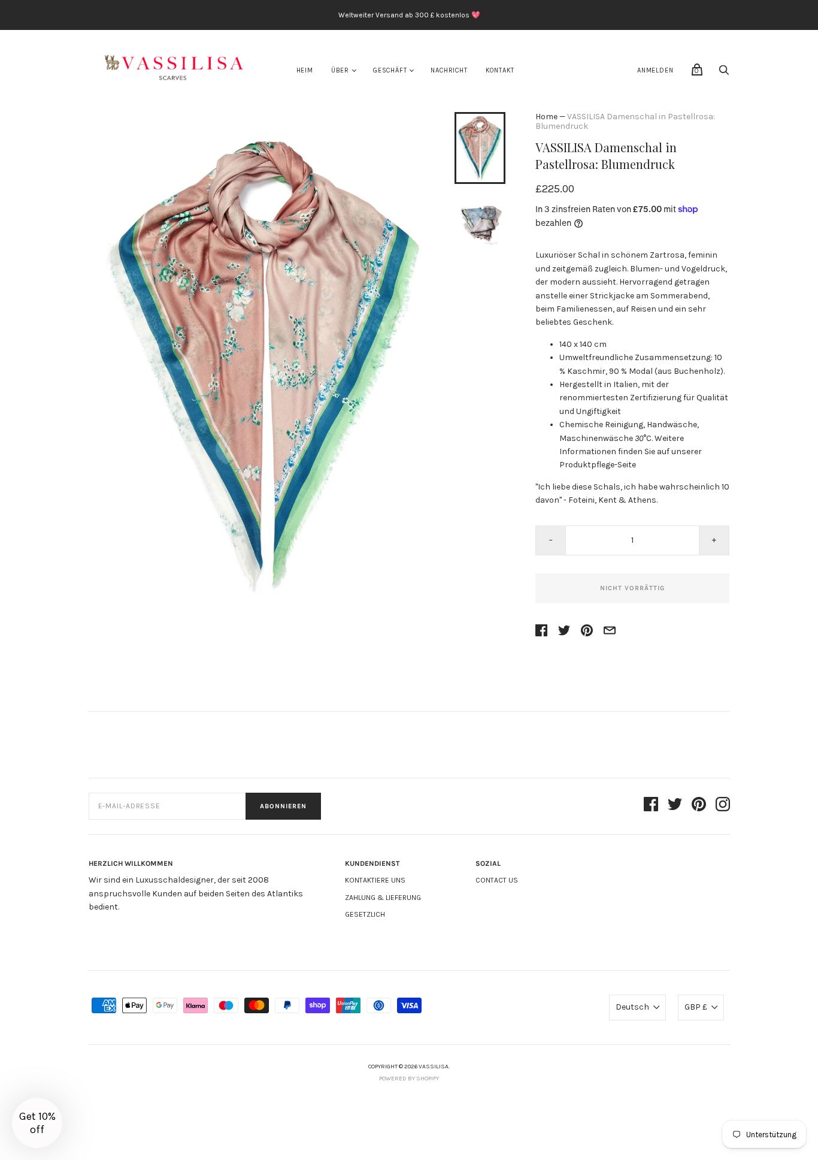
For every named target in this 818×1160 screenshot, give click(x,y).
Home (546, 116)
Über (340, 70)
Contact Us (496, 880)
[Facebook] (651, 806)
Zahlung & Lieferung (383, 897)
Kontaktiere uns (375, 880)
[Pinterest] (699, 806)
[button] (37, 1123)
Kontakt (500, 70)
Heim (304, 70)
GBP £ (695, 1007)
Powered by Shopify (409, 1078)
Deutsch (632, 1007)
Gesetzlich (365, 914)
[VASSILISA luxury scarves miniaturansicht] (480, 148)
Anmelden (655, 70)
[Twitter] (675, 806)
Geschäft (390, 70)
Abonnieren (283, 806)
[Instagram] (723, 806)
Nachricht (449, 70)
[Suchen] (724, 73)
